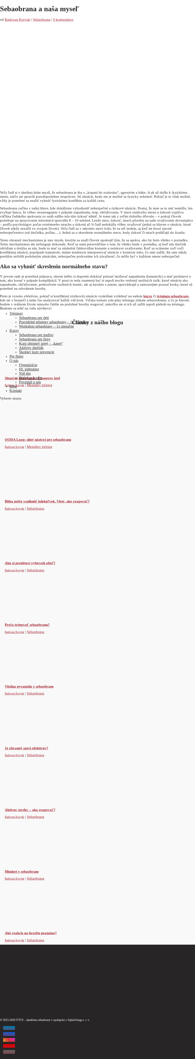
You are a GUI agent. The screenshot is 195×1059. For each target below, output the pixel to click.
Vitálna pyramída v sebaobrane (29, 686)
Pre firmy (17, 356)
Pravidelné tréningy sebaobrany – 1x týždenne (53, 322)
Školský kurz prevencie (36, 352)
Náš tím (25, 373)
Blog (13, 386)
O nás (14, 361)
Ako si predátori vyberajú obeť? (30, 563)
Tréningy (16, 313)
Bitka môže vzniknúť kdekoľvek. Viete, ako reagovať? (47, 501)
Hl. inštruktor (29, 369)
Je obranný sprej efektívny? (26, 748)
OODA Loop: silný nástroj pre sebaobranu (38, 439)
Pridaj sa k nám (30, 378)
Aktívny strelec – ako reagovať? (30, 810)
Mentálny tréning (39, 447)
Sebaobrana (35, 508)
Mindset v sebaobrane (22, 871)
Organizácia (28, 365)
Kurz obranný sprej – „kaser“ (41, 343)
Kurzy (14, 331)
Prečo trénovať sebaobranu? (27, 625)
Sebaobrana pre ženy (34, 339)
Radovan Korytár (14, 447)
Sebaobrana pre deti (34, 318)
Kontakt (16, 391)
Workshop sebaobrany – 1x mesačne (46, 326)
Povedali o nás (30, 382)
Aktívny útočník (31, 348)
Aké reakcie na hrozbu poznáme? (31, 933)
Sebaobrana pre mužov (36, 335)
